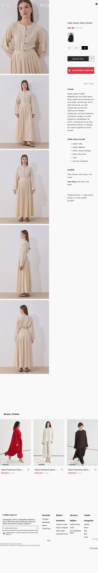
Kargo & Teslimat (62, 528)
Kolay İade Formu (62, 534)
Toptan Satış (46, 528)
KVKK (72, 528)
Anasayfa (45, 519)
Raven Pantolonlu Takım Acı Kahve (79, 469)
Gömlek (86, 524)
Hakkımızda (46, 522)
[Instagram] (93, 539)
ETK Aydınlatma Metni (75, 532)
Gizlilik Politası (75, 524)
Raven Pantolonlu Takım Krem (46, 469)
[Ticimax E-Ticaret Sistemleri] (93, 548)
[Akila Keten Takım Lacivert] (71, 37)
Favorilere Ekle (28, 469)
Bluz (85, 534)
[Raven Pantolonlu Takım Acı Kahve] (82, 442)
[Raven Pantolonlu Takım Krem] (49, 442)
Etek (85, 531)
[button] (5, 464)
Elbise (86, 528)
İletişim (44, 525)
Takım (86, 537)
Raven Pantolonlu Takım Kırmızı (12, 469)
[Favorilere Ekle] (91, 58)
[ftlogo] (49, 540)
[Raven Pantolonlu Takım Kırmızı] (15, 442)
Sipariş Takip (60, 531)
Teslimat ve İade (61, 524)
